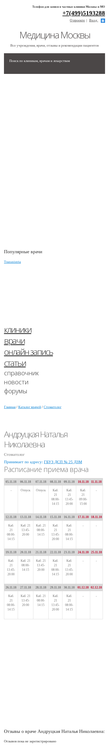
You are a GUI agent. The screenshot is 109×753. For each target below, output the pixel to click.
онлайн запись (28, 351)
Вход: (93, 20)
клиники (17, 329)
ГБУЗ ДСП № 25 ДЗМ (63, 462)
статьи (15, 362)
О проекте (77, 20)
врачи (14, 340)
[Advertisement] (43, 163)
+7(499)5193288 (83, 13)
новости (16, 381)
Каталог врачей (29, 407)
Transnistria (12, 262)
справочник (21, 372)
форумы (15, 390)
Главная (10, 407)
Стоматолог (52, 407)
